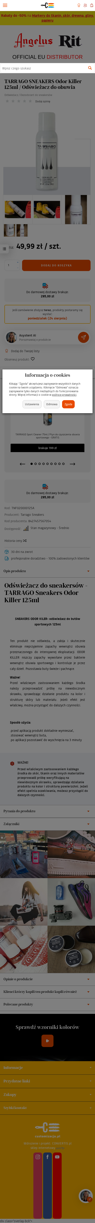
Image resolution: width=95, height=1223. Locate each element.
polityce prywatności (64, 394)
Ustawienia (32, 404)
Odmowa (51, 404)
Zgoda (68, 404)
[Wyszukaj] (90, 68)
